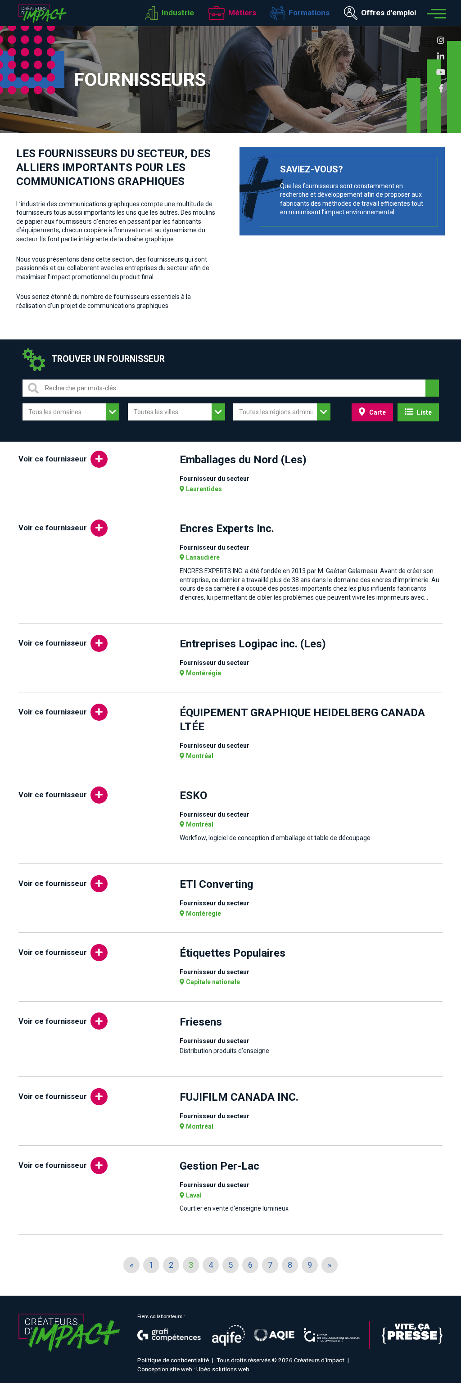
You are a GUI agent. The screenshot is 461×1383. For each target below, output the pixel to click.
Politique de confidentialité (173, 1360)
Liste (424, 412)
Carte (377, 412)
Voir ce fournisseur (52, 458)
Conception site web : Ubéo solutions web (193, 1369)
